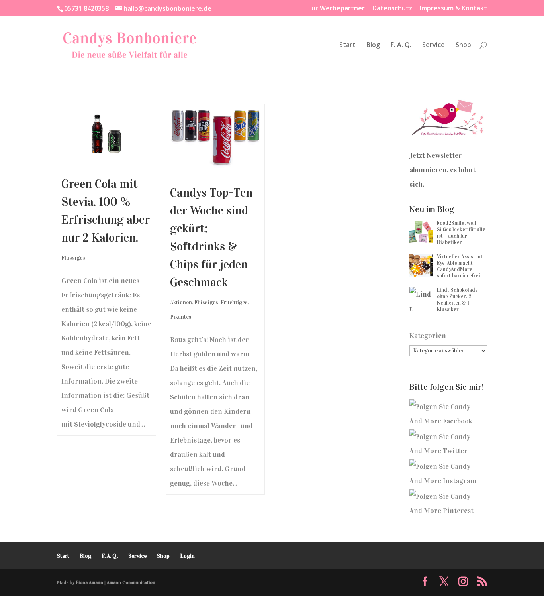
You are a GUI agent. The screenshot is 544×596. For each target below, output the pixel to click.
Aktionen (181, 302)
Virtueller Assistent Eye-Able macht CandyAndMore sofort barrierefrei (460, 266)
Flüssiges (73, 257)
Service (433, 45)
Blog (373, 45)
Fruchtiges (234, 302)
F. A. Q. (401, 45)
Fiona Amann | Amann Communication (115, 582)
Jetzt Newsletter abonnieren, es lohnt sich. (442, 170)
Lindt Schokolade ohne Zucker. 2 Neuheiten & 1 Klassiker (457, 300)
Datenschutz (392, 8)
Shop (463, 45)
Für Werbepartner (336, 8)
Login (187, 556)
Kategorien (427, 335)
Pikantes (181, 316)
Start (347, 45)
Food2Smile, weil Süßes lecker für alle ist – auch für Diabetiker (461, 233)
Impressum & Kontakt (453, 8)
